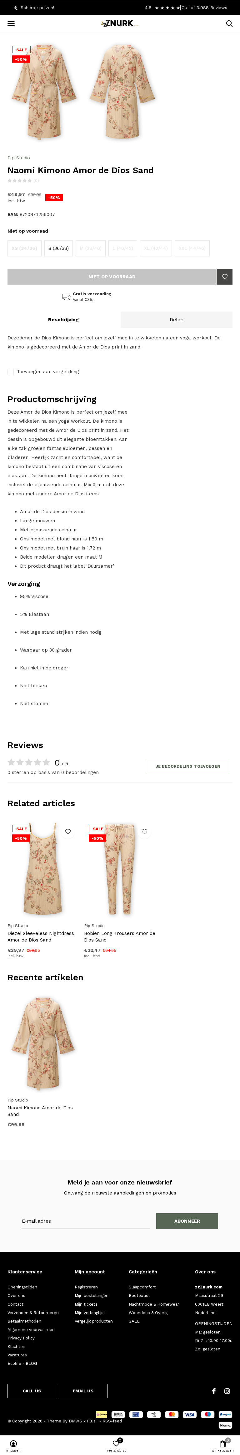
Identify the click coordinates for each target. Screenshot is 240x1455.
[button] (12, 24)
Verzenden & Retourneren (33, 1312)
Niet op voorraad (112, 277)
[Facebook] (214, 1391)
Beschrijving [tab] (63, 319)
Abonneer (187, 1221)
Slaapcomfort (142, 1287)
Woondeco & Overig (148, 1312)
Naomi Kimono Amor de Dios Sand (40, 1111)
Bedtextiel (139, 1295)
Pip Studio (19, 158)
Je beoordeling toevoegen (188, 766)
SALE (134, 1321)
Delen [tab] (176, 319)
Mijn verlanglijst (90, 1312)
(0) (36, 180)
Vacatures (17, 1355)
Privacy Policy (21, 1338)
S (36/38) (58, 248)
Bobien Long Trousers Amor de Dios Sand (119, 937)
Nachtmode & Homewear (154, 1304)
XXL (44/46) (192, 248)
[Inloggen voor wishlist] (224, 277)
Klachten (16, 1346)
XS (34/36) (25, 248)
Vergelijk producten (94, 1321)
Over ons (16, 1295)
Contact (15, 1304)
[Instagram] (227, 1391)
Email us (83, 1391)
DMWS (75, 1421)
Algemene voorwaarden (31, 1329)
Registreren (86, 1287)
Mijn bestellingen (91, 1295)
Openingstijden (22, 1287)
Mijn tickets (86, 1304)
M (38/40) (91, 248)
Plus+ (92, 1421)
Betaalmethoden (24, 1321)
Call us (32, 1391)
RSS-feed (112, 1421)
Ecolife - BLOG (22, 1363)
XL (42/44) (156, 248)
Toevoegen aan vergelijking (48, 371)
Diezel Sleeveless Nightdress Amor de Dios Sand (41, 937)
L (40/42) (122, 248)
